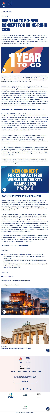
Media (39, 371)
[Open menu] (47, 4)
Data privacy (32, 371)
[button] (25, 60)
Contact (13, 371)
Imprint (24, 371)
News (19, 371)
